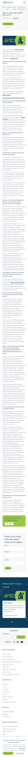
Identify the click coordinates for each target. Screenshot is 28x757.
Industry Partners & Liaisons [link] (9, 729)
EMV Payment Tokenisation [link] (9, 669)
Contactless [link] (5, 689)
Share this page (8, 24)
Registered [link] (5, 714)
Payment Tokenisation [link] (7, 697)
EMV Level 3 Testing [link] (7, 664)
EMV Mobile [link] (5, 667)
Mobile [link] (4, 694)
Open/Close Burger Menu (24, 2)
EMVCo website (6, 95)
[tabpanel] (14, 604)
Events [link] (4, 734)
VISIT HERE (9, 523)
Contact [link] (4, 686)
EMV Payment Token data (17, 282)
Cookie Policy (22, 748)
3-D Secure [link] (5, 684)
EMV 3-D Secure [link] (6, 654)
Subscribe (21, 637)
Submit (8, 568)
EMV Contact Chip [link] (7, 656)
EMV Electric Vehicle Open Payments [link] (11, 661)
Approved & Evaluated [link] (8, 711)
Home (3, 7)
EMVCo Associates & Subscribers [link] (10, 726)
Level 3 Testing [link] (6, 692)
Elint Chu (16, 18)
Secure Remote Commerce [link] (9, 702)
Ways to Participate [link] (7, 731)
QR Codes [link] (4, 699)
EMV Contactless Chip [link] (8, 659)
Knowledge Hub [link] (6, 716)
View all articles (6, 586)
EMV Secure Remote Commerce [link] (10, 674)
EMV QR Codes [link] (6, 672)
